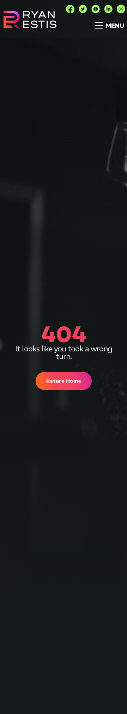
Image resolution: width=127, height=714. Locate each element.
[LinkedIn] (108, 9)
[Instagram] (121, 9)
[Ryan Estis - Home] (30, 19)
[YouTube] (95, 9)
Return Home (63, 381)
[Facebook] (70, 9)
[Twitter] (83, 9)
